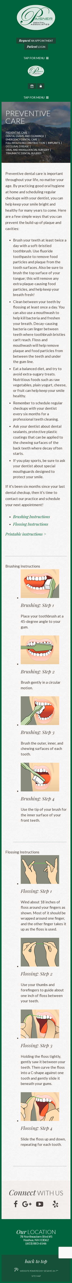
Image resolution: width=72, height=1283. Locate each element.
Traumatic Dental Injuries (23, 153)
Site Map (36, 1276)
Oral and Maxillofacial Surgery (27, 150)
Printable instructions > (25, 534)
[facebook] (16, 1204)
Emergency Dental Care (21, 139)
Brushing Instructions (31, 516)
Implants (54, 143)
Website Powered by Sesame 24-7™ (39, 1271)
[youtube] (39, 1204)
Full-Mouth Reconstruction (25, 143)
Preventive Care (16, 132)
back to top (36, 1261)
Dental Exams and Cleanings (25, 136)
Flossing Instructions (30, 524)
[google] (26, 1204)
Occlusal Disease (17, 146)
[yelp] (55, 1204)
